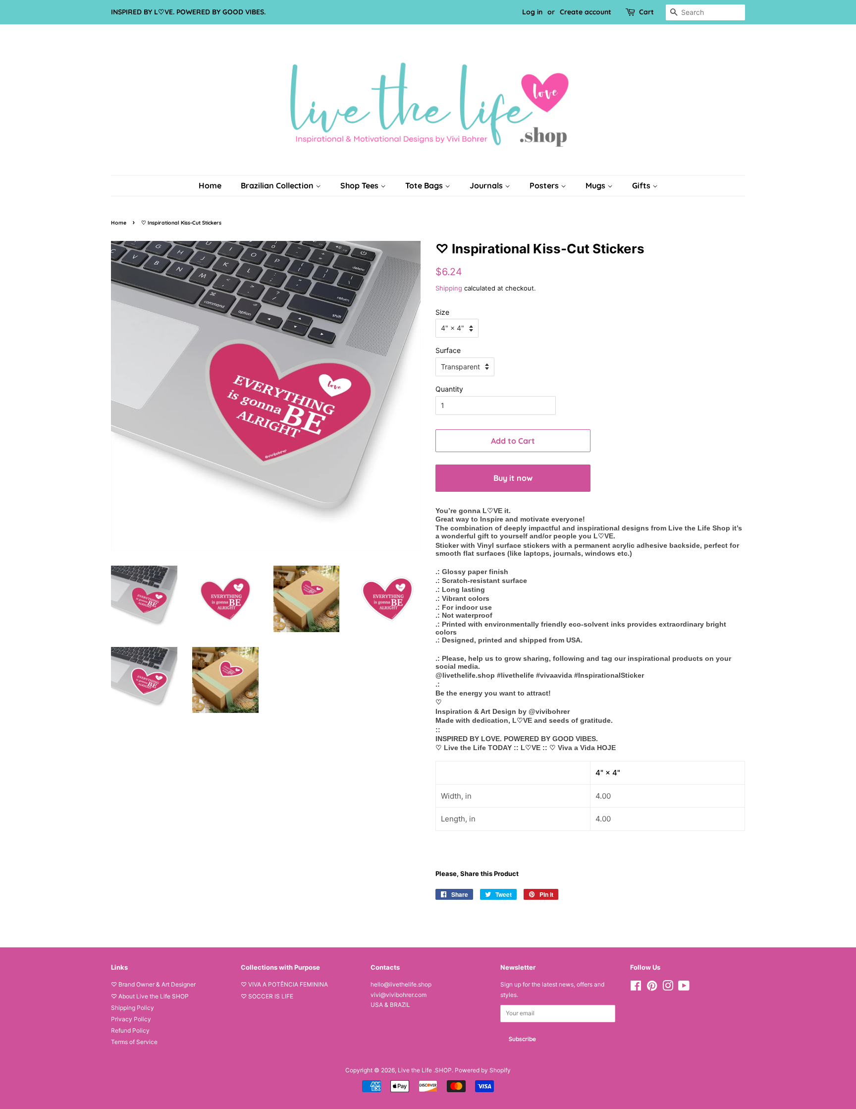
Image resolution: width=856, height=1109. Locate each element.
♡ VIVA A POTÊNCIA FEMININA (284, 984)
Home (210, 185)
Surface (448, 350)
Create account (585, 11)
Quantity (449, 389)
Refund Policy (130, 1030)
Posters (545, 185)
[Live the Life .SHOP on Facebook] (636, 988)
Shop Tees (360, 185)
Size (442, 312)
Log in (532, 11)
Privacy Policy (131, 1019)
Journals (487, 185)
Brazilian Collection (278, 185)
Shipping (448, 288)
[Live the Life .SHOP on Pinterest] (651, 988)
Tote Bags (425, 185)
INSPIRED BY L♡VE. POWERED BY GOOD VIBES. (188, 11)
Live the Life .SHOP (425, 1070)
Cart (646, 11)
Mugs (596, 185)
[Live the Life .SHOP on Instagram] (667, 988)
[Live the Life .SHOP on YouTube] (684, 988)
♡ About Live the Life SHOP (150, 996)
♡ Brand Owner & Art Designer (153, 984)
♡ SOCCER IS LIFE (267, 996)
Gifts (642, 185)
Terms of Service (134, 1042)
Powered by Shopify (483, 1070)
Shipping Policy (132, 1007)
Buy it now (513, 478)
